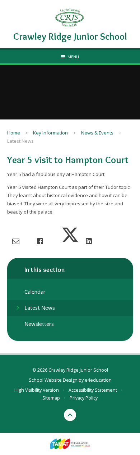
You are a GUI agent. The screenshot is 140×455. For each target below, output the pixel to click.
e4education (98, 380)
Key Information (50, 132)
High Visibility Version (36, 390)
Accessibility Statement (93, 390)
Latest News (20, 141)
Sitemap (51, 398)
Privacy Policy (84, 398)
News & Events (97, 132)
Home (13, 132)
